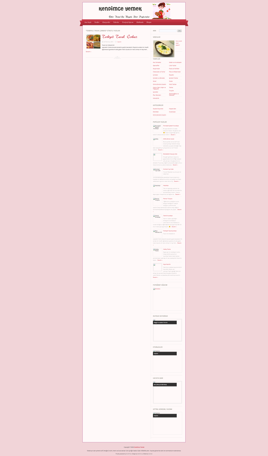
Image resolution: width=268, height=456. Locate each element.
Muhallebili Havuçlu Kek (170, 154)
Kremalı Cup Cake (168, 169)
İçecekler (155, 92)
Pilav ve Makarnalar (175, 72)
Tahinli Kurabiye (168, 216)
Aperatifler (156, 65)
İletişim (149, 22)
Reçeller (171, 75)
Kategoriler (105, 22)
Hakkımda (140, 22)
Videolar (115, 22)
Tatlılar (171, 87)
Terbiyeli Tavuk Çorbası (119, 37)
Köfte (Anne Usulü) (168, 139)
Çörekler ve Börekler (159, 78)
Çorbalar (155, 75)
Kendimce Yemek (139, 447)
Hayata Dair (172, 109)
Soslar (171, 81)
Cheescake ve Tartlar (159, 72)
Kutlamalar (172, 112)
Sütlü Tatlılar (173, 84)
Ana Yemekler (157, 62)
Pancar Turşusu (167, 199)
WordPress (129, 454)
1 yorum (119, 42)
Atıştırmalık (156, 69)
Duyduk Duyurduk (158, 109)
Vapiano (156, 353)
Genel (154, 81)
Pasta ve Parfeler (174, 69)
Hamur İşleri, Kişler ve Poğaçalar (159, 88)
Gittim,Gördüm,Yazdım (159, 84)
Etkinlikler (156, 112)
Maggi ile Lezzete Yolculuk (160, 322)
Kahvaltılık (156, 98)
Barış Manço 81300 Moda (160, 384)
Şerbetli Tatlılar (173, 78)
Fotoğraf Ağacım (127, 22)
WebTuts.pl (140, 454)
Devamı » (88, 51)
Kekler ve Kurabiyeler (175, 62)
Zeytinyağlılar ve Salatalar (174, 94)
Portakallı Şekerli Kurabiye (171, 126)
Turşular (171, 90)
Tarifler (96, 22)
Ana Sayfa (87, 22)
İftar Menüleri (157, 95)
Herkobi (150, 454)
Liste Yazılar (172, 65)
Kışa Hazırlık (166, 264)
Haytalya (165, 185)
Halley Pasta (167, 249)
